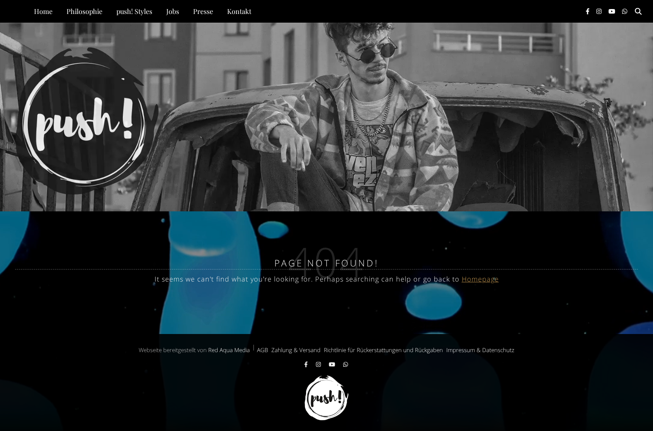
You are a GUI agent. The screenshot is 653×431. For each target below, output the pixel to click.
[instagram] (599, 11)
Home (43, 11)
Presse (203, 11)
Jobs (172, 11)
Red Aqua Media (229, 350)
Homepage (480, 278)
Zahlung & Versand (295, 350)
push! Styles (134, 11)
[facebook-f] (588, 11)
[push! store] (326, 117)
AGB (262, 350)
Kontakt (239, 11)
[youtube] (612, 11)
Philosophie (84, 11)
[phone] (625, 11)
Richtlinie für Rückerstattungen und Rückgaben (383, 350)
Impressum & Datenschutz (480, 350)
